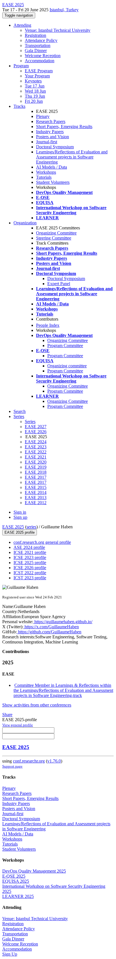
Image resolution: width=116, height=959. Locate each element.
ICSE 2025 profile (30, 562)
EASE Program (39, 70)
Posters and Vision (52, 136)
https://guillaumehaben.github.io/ (62, 621)
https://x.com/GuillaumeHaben (51, 626)
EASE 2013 (35, 497)
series (31, 526)
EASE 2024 (35, 441)
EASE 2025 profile (20, 532)
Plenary (43, 116)
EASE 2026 (35, 431)
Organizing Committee (56, 233)
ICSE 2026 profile (30, 567)
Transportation (37, 45)
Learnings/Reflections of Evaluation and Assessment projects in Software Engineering (72, 156)
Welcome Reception (43, 55)
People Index (47, 325)
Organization (25, 222)
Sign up (20, 517)
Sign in (20, 512)
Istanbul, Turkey (64, 9)
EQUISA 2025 (15, 881)
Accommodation (39, 60)
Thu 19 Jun (35, 96)
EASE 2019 (35, 467)
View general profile (17, 725)
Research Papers (50, 121)
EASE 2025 (13, 526)
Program (21, 65)
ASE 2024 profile (29, 547)
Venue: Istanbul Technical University (57, 30)
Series (30, 421)
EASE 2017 (35, 477)
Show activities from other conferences (36, 705)
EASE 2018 (35, 472)
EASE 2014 (35, 492)
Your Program (37, 75)
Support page (12, 766)
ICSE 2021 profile (30, 552)
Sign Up (9, 954)
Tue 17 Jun (34, 86)
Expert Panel (58, 283)
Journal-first (46, 141)
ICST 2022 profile (30, 572)
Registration (35, 35)
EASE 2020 (35, 462)
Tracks (19, 106)
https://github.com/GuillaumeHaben (49, 631)
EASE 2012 (35, 502)
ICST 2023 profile (30, 577)
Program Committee (65, 345)
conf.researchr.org (29, 761)
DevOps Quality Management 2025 (34, 871)
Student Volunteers (53, 182)
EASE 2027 (35, 426)
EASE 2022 (35, 452)
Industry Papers (50, 131)
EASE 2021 (35, 457)
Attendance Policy (41, 40)
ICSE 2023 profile (30, 557)
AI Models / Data (51, 167)
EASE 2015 (35, 487)
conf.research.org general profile (42, 542)
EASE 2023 (35, 446)
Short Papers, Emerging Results (64, 126)
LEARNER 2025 (18, 896)
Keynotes (33, 81)
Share (7, 714)
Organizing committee (67, 365)
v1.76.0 (54, 761)
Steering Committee (53, 238)
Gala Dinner (36, 50)
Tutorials (44, 177)
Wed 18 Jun (35, 91)
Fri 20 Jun (34, 101)
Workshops (46, 172)
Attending (22, 25)
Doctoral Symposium (55, 146)
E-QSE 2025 (13, 876)
